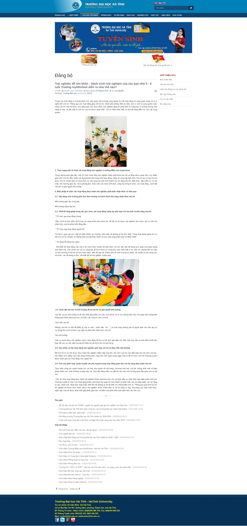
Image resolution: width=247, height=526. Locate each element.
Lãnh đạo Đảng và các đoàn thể (173, 89)
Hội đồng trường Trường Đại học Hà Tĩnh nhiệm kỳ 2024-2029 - (93, 416)
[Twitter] (62, 520)
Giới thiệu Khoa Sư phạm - (77, 452)
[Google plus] (67, 520)
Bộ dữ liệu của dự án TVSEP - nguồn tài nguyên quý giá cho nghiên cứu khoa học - (101, 405)
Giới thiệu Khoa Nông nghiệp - (79, 478)
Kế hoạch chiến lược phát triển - (80, 413)
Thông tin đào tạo (89, 65)
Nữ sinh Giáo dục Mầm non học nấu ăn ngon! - (86, 430)
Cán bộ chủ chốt (167, 84)
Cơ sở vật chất (166, 99)
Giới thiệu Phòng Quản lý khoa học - (81, 460)
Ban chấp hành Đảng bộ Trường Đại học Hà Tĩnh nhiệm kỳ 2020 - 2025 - (96, 437)
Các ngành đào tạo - (75, 434)
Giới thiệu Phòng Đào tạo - (77, 463)
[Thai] (164, 4)
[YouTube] (73, 520)
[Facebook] (57, 520)
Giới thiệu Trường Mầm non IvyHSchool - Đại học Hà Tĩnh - (91, 448)
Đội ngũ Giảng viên (168, 94)
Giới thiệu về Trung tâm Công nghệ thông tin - (85, 456)
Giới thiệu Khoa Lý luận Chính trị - (80, 482)
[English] (160, 4)
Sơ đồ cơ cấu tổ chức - (76, 445)
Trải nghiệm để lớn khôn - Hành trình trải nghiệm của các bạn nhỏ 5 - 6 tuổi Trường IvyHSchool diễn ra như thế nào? (103, 85)
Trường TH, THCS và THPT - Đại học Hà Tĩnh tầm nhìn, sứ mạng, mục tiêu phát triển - (103, 467)
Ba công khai (165, 104)
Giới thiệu (78, 91)
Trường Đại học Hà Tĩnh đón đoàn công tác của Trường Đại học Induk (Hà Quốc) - (101, 409)
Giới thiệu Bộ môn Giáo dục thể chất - (82, 471)
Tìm (191, 8)
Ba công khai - (72, 441)
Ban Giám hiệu (166, 80)
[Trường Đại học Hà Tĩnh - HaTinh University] (88, 6)
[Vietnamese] (156, 4)
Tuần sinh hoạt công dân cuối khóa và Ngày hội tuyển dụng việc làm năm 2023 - (100, 420)
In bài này (156, 90)
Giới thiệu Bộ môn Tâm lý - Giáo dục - (82, 475)
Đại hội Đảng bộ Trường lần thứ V (158, 65)
